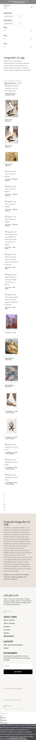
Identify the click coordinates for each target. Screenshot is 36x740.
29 (4, 510)
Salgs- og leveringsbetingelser (13, 645)
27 (4, 505)
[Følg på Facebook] (6, 683)
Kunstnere (7, 630)
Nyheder (6, 633)
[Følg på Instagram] (11, 683)
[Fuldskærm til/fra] (2, 713)
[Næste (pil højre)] (2, 715)
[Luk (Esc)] (6, 713)
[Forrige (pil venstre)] (1, 715)
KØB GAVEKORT (9, 636)
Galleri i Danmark (9, 623)
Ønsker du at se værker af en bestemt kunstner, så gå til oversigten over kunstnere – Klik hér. (16, 577)
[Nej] (26, 739)
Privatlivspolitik (20, 739)
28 (4, 507)
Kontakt (6, 648)
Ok (10, 739)
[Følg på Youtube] (18, 683)
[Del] (4, 713)
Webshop (7, 626)
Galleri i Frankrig (9, 620)
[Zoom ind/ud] (1, 713)
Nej (14, 739)
